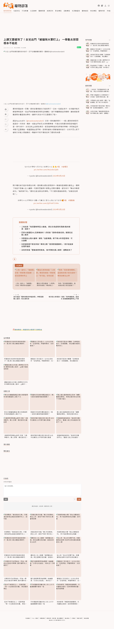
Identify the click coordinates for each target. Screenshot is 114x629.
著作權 (54, 618)
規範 (6, 499)
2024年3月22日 (59, 209)
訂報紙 (73, 618)
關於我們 (79, 618)
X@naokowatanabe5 (53, 104)
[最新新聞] (109, 86)
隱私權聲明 (60, 618)
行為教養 (25, 11)
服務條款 (49, 618)
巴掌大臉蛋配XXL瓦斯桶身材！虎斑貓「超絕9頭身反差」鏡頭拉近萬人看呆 (47, 233)
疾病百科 (50, 11)
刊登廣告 (27, 618)
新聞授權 (42, 618)
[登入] (105, 6)
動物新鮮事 (8, 11)
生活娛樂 (33, 11)
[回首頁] (16, 6)
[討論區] (6, 119)
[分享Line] (6, 114)
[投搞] (102, 6)
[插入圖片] (74, 499)
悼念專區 (93, 11)
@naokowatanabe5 (35, 121)
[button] (99, 6)
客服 (36, 618)
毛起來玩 (17, 11)
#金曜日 (65, 166)
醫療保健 (42, 11)
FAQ (33, 618)
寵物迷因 (85, 11)
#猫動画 (71, 200)
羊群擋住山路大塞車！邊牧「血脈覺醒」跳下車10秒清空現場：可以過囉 (46, 239)
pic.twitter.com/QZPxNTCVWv (46, 203)
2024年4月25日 (59, 176)
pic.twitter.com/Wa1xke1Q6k (46, 169)
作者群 (109, 11)
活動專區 (67, 11)
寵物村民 (102, 11)
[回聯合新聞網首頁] (8, 6)
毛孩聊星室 (76, 11)
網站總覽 (86, 618)
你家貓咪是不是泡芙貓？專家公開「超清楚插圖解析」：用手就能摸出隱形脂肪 (47, 245)
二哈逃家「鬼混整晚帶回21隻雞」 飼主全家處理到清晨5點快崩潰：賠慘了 (45, 228)
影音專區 (58, 11)
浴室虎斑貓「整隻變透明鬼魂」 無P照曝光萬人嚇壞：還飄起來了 (46, 250)
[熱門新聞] (109, 40)
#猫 (58, 166)
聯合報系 (67, 618)
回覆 (79, 499)
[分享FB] (6, 109)
